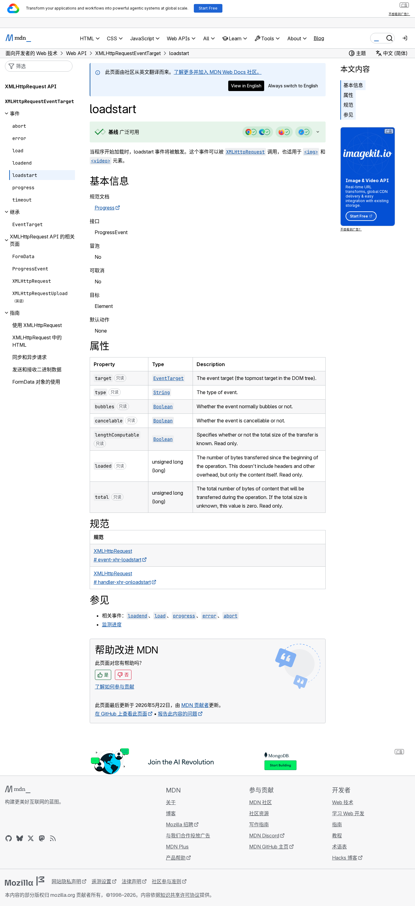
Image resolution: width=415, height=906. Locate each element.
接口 (95, 221)
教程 (337, 835)
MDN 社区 (260, 802)
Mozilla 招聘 (179, 824)
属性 (348, 95)
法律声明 (131, 881)
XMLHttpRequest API (31, 86)
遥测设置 (101, 881)
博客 (171, 813)
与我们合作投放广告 (188, 835)
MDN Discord (264, 835)
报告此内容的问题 (177, 714)
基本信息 (353, 85)
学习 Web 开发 (348, 813)
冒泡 (95, 246)
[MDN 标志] (17, 789)
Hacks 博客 (344, 858)
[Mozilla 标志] (24, 881)
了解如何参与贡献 (114, 687)
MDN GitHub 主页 (268, 847)
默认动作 (99, 320)
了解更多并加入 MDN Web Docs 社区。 (218, 72)
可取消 (97, 270)
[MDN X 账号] (30, 838)
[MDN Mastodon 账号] (41, 838)
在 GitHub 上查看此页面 (121, 714)
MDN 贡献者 (195, 705)
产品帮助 (176, 858)
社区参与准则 (166, 881)
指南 (337, 824)
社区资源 (259, 813)
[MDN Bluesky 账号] (19, 838)
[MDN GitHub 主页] (8, 838)
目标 (95, 295)
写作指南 (259, 824)
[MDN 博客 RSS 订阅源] (53, 838)
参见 (348, 115)
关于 (171, 802)
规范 (348, 105)
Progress (105, 208)
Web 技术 (342, 802)
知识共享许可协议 (180, 895)
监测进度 (112, 624)
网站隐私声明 (66, 881)
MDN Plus (177, 847)
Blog (319, 38)
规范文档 (99, 197)
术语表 (339, 847)
